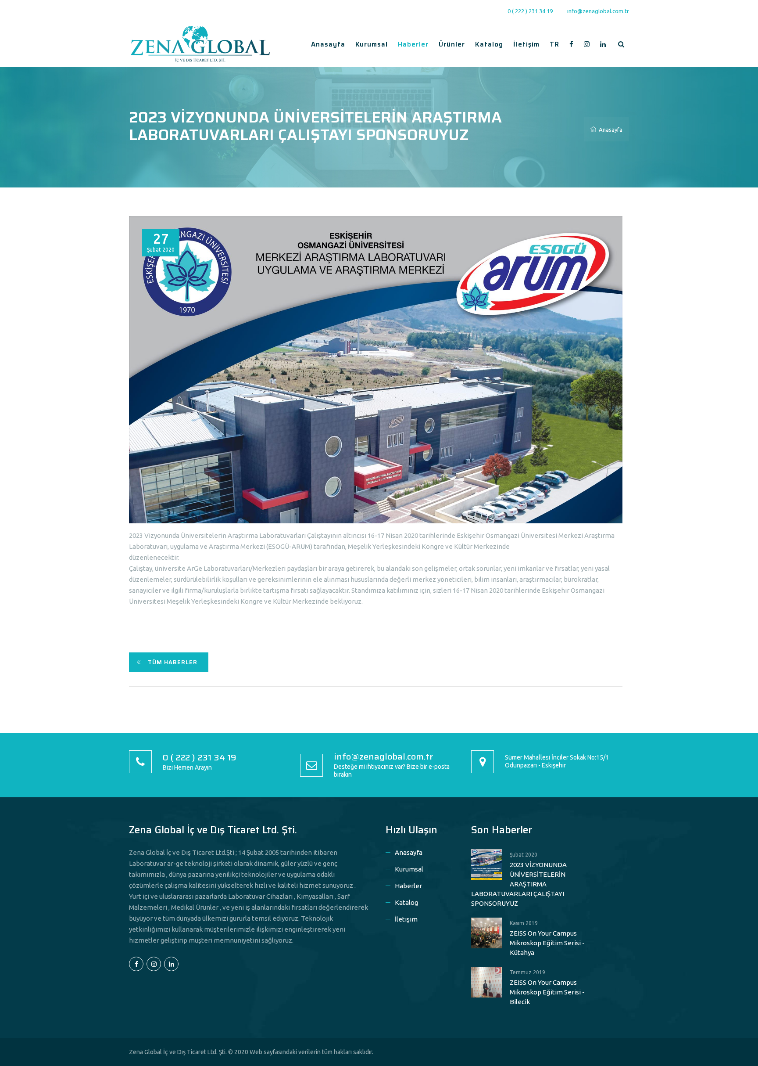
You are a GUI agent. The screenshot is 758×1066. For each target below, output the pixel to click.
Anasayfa (328, 44)
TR (554, 44)
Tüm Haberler (172, 662)
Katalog (489, 44)
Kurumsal (371, 44)
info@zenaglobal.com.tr (598, 11)
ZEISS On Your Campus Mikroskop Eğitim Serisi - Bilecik (547, 992)
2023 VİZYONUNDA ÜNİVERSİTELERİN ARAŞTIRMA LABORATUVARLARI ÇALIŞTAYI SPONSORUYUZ (519, 884)
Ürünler (452, 44)
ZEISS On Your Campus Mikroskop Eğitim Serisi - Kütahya (547, 942)
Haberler (413, 44)
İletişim (526, 44)
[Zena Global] (200, 43)
